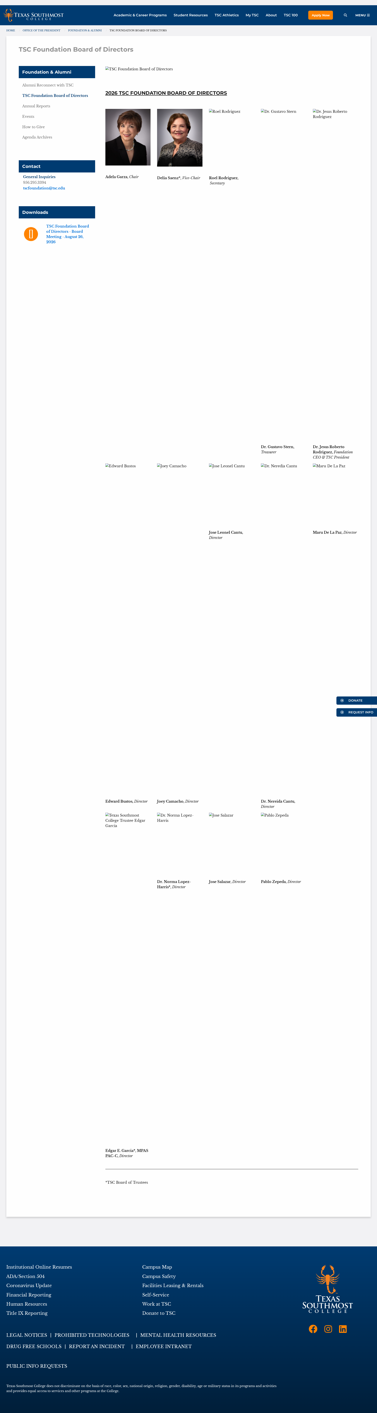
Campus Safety (159, 1276)
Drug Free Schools (34, 1346)
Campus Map (157, 1267)
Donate (355, 700)
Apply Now (321, 15)
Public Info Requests (36, 1366)
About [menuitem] (271, 15)
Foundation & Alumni (46, 72)
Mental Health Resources (178, 1335)
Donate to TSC (158, 1313)
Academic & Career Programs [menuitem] (140, 15)
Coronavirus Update (29, 1285)
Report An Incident (97, 1346)
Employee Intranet (164, 1346)
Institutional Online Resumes (39, 1267)
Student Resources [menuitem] (191, 15)
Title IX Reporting (27, 1313)
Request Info (360, 712)
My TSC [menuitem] (252, 15)
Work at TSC (156, 1304)
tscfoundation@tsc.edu (44, 188)
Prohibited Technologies (92, 1335)
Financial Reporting (28, 1295)
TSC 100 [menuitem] (291, 15)
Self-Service (155, 1295)
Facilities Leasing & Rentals (173, 1285)
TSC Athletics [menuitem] (227, 15)
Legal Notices (26, 1335)
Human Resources (26, 1304)
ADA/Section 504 (25, 1276)
